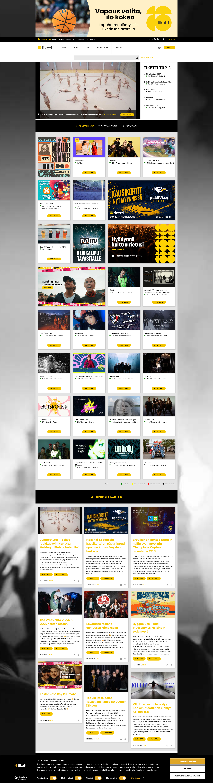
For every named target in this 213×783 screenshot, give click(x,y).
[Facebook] (154, 39)
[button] (38, 114)
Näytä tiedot (136, 778)
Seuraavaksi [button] (130, 126)
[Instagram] (157, 39)
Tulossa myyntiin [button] (108, 126)
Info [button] (89, 48)
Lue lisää (46, 575)
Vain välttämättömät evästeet (187, 776)
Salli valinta (187, 769)
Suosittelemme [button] (86, 126)
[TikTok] (160, 39)
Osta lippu (60, 575)
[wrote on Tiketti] (60, 520)
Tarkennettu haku (147, 58)
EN (169, 39)
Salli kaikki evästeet (187, 761)
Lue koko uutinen (109, 114)
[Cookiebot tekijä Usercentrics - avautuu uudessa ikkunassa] (21, 778)
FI (171, 39)
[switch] (78, 778)
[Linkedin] (163, 39)
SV (174, 39)
